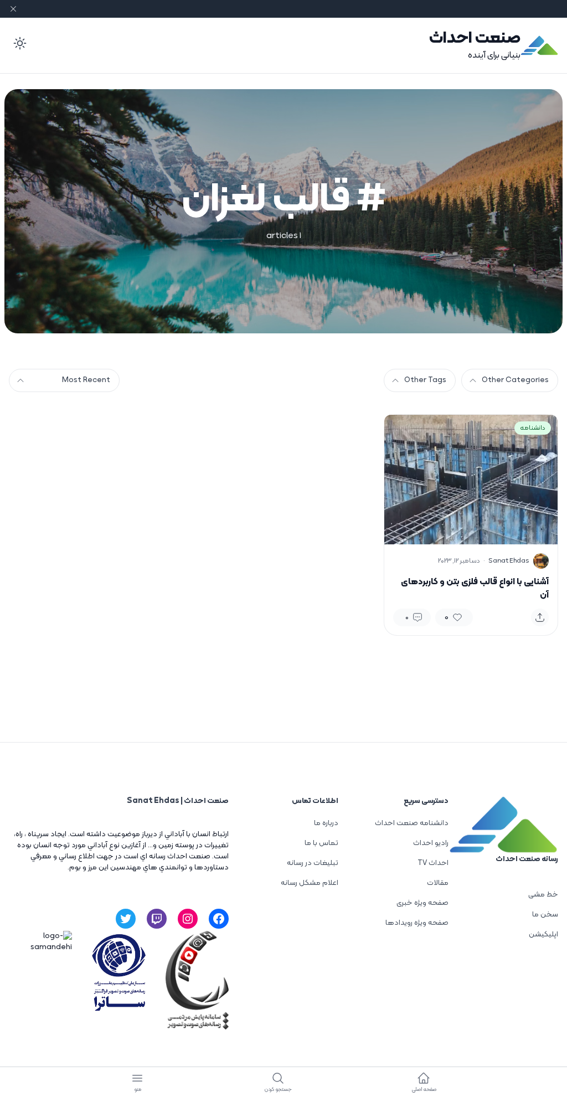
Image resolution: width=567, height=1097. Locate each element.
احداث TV (433, 863)
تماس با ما (321, 843)
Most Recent (86, 380)
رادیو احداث (431, 843)
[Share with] (540, 617)
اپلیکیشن (543, 934)
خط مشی (543, 894)
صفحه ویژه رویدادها (417, 923)
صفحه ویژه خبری (422, 903)
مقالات (438, 883)
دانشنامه (532, 428)
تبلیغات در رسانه (312, 863)
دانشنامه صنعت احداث (412, 823)
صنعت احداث (474, 38)
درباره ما (326, 823)
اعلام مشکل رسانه (309, 883)
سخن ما (545, 914)
